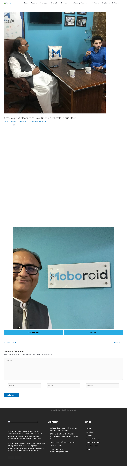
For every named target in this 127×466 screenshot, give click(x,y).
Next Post (118, 343)
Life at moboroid (92, 446)
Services (43, 3)
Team (26, 3)
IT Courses (64, 3)
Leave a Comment (10, 121)
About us (34, 3)
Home (89, 428)
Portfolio (54, 3)
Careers (89, 435)
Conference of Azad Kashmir (28, 121)
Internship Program (80, 3)
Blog (88, 449)
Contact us (95, 3)
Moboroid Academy (93, 442)
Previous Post (10, 343)
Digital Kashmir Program (111, 3)
